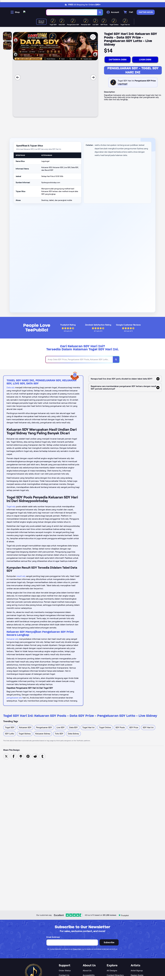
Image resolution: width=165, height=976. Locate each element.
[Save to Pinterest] (28, 756)
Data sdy (11, 387)
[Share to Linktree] (21, 756)
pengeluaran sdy (14, 698)
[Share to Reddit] (35, 756)
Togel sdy (11, 506)
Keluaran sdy (12, 639)
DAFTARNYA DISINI (117, 59)
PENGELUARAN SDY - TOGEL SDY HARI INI (133, 70)
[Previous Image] (17, 77)
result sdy (21, 576)
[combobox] (71, 12)
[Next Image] (93, 77)
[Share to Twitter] (6, 756)
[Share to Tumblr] (42, 756)
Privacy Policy (77, 949)
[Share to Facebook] (13, 756)
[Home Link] (24, 12)
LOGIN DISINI (145, 59)
